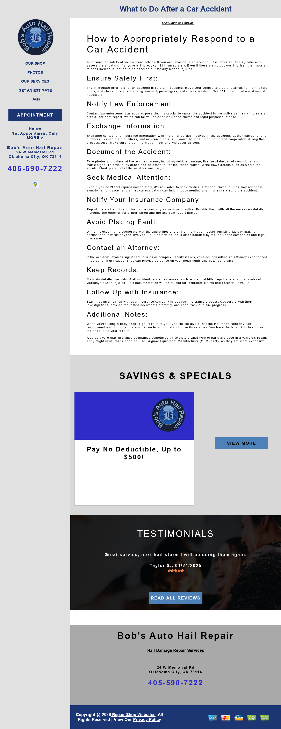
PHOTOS (35, 72)
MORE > (35, 138)
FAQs (35, 99)
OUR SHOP (35, 63)
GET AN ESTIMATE (35, 90)
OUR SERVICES (35, 81)
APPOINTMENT (35, 115)
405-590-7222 (35, 168)
